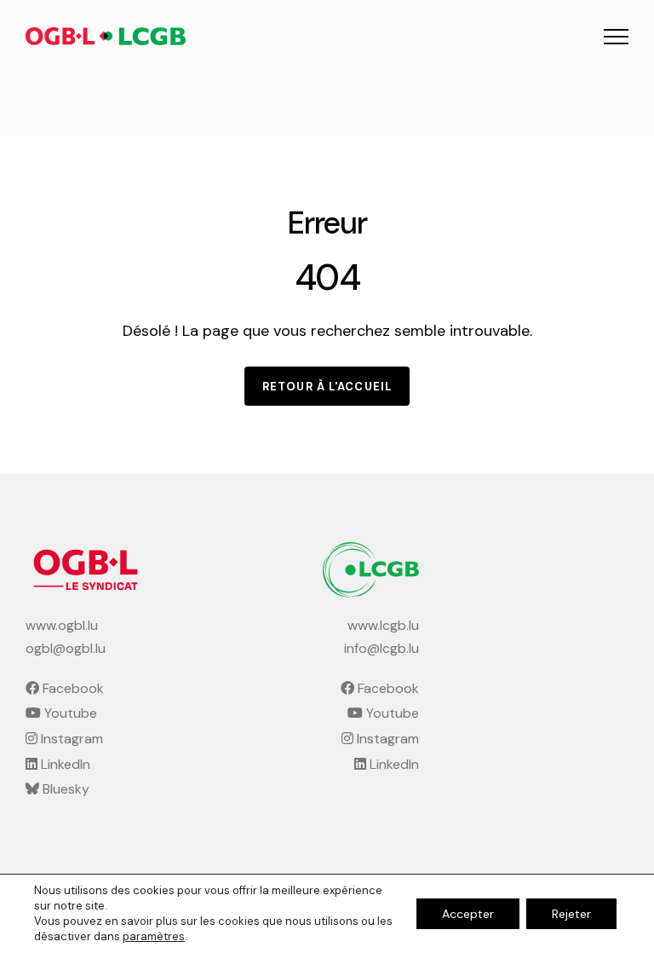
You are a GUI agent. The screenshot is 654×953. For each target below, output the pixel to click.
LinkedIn (63, 764)
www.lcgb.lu (383, 625)
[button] (616, 36)
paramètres (154, 936)
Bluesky (64, 789)
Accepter (468, 913)
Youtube (69, 713)
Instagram (70, 739)
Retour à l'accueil (327, 386)
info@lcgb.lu (381, 648)
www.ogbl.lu (62, 625)
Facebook (71, 688)
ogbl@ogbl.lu (66, 648)
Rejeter (571, 913)
